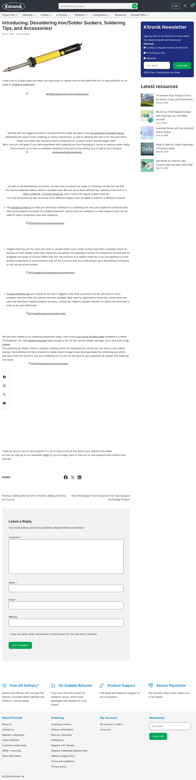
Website (13, 616)
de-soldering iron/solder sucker (107, 133)
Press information (11, 755)
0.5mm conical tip (53, 194)
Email (12, 599)
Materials (28, 14)
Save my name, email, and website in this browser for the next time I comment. (54, 634)
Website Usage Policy (63, 755)
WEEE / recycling (11, 750)
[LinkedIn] (79, 477)
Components (100, 14)
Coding (45, 14)
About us (7, 724)
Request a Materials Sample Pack (69, 750)
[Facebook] (66, 477)
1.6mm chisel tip (31, 194)
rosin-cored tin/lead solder (90, 336)
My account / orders (111, 724)
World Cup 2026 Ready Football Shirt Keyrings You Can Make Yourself (173, 115)
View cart (105, 729)
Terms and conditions (63, 761)
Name (13, 582)
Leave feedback (11, 740)
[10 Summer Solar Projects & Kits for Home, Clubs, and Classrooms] (147, 100)
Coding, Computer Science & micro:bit (166, 47)
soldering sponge (37, 340)
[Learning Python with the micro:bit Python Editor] (147, 132)
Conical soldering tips (18, 293)
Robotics (80, 14)
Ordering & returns (61, 724)
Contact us (8, 729)
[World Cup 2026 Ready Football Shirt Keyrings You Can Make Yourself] (147, 116)
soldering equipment (23, 84)
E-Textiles (62, 14)
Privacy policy (59, 766)
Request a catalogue (13, 734)
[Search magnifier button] (134, 6)
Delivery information (62, 729)
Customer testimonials (14, 745)
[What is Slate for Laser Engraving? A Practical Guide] (147, 149)
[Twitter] (73, 477)
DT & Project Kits (155, 52)
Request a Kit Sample (62, 745)
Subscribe (182, 65)
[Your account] (185, 6)
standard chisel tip (21, 207)
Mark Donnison (23, 34)
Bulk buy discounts (61, 734)
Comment (15, 537)
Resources (120, 14)
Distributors (57, 740)
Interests (149, 43)
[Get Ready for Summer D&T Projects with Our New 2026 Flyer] (147, 165)
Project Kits (8, 14)
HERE (46, 455)
